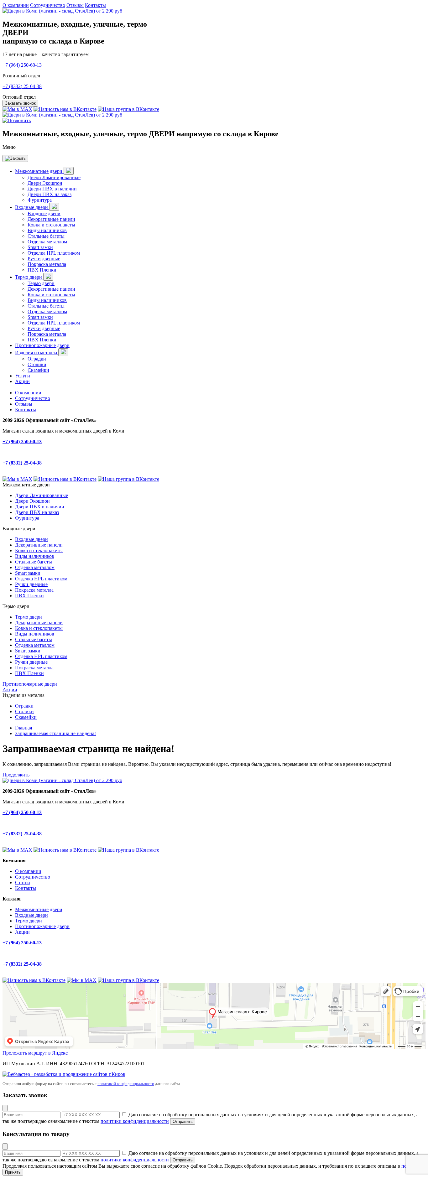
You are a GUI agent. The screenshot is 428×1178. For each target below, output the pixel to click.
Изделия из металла (36, 352)
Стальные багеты (46, 236)
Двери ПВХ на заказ (49, 194)
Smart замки (40, 247)
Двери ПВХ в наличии (52, 188)
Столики (37, 364)
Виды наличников (47, 230)
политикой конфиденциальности (125, 1083)
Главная (23, 727)
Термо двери (29, 277)
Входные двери (32, 207)
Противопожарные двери (42, 345)
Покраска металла (47, 264)
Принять (13, 1172)
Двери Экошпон (45, 183)
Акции (22, 381)
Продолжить (16, 774)
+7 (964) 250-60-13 (22, 65)
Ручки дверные (44, 258)
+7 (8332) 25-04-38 (22, 86)
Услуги (22, 375)
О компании (16, 5)
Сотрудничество (47, 5)
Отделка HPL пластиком (54, 253)
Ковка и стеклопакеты (51, 224)
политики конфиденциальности (135, 1121)
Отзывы (75, 5)
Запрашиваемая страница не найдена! (55, 733)
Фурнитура (40, 200)
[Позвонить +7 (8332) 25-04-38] (17, 120)
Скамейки (38, 370)
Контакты (95, 5)
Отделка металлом (47, 241)
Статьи (22, 882)
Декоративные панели (51, 219)
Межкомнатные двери (39, 171)
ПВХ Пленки (42, 269)
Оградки (37, 358)
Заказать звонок (20, 103)
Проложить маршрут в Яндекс (35, 1053)
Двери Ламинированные (54, 177)
